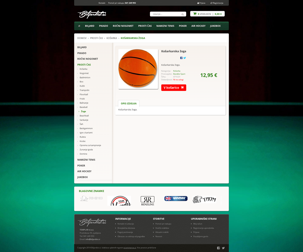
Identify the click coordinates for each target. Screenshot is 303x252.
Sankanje (82, 120)
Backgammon (85, 128)
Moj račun (197, 223)
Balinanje (82, 103)
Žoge (82, 111)
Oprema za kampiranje (89, 145)
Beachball (83, 115)
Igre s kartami (84, 132)
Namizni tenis (165, 25)
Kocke (81, 141)
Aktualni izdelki (162, 232)
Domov (81, 38)
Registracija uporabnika (203, 228)
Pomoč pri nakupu (163, 223)
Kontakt (102, 3)
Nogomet (83, 73)
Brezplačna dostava (126, 228)
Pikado (103, 25)
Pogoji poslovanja (125, 232)
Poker (183, 25)
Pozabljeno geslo (200, 236)
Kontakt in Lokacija (126, 223)
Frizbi (81, 98)
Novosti (158, 236)
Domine (82, 154)
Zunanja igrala (85, 149)
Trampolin (83, 90)
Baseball (82, 107)
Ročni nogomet (123, 25)
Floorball (82, 94)
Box (80, 81)
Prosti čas (145, 25)
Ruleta (81, 137)
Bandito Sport (179, 74)
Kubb (81, 86)
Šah (80, 124)
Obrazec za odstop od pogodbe (131, 236)
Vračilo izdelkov (162, 228)
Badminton (83, 77)
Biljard (89, 25)
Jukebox (215, 25)
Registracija (218, 3)
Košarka (82, 69)
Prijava (202, 3)
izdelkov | (209, 14)
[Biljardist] (92, 14)
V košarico (171, 88)
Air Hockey (198, 25)
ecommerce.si (130, 247)
